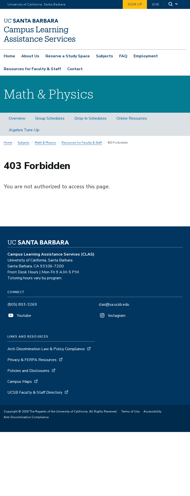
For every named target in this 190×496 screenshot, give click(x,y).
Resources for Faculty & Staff (32, 69)
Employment (146, 56)
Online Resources (132, 118)
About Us (30, 56)
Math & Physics (45, 143)
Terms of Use (130, 411)
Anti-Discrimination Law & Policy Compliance (46, 349)
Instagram (116, 315)
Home (9, 56)
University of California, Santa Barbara (36, 4)
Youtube (23, 315)
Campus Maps (19, 381)
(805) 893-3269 (22, 304)
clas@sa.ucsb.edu (114, 304)
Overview (17, 118)
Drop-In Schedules (90, 118)
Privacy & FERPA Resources (32, 360)
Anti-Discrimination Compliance (26, 417)
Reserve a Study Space (68, 56)
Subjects (104, 56)
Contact (75, 69)
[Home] (39, 42)
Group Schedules (50, 118)
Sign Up (135, 4)
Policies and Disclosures (28, 370)
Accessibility (152, 411)
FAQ (123, 56)
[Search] (173, 4)
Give (155, 4)
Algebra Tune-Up (24, 130)
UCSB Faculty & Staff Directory (34, 392)
